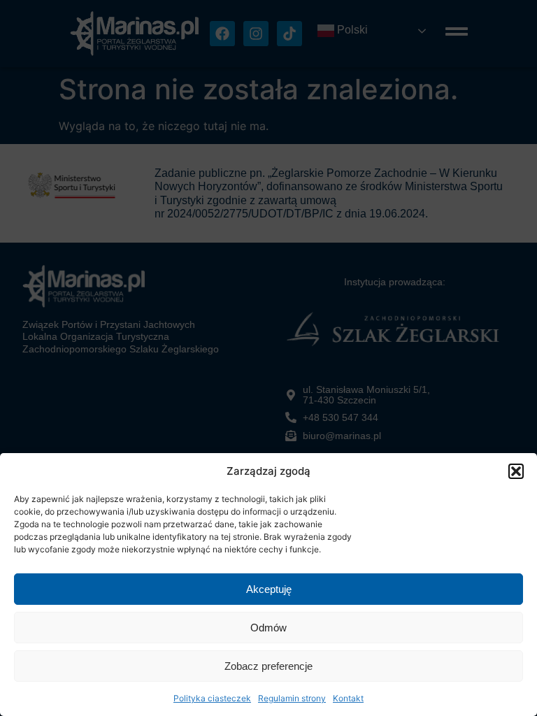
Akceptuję (269, 589)
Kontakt (348, 698)
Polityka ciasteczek (212, 698)
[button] (516, 471)
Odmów (268, 627)
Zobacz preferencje (268, 666)
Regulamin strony (292, 698)
